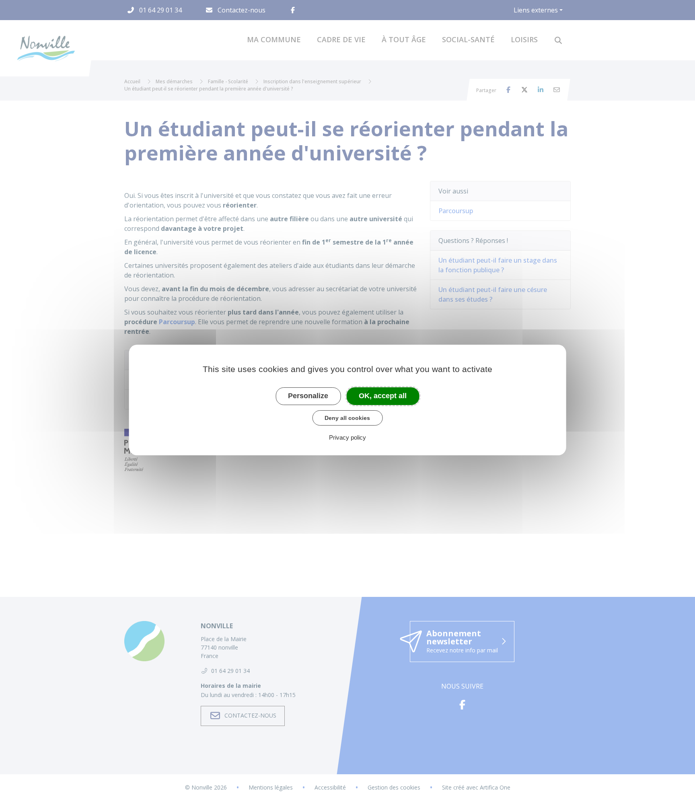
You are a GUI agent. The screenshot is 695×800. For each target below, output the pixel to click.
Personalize (308, 396)
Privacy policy (347, 437)
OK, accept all (383, 396)
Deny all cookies (347, 418)
